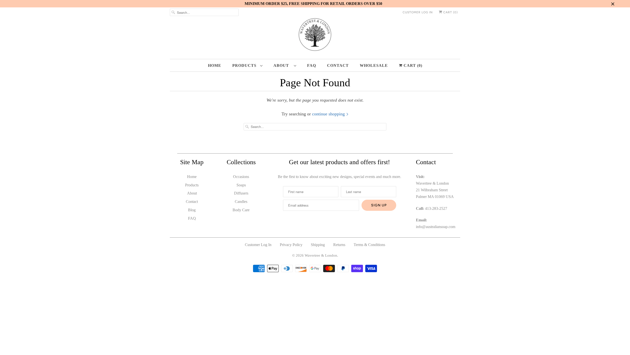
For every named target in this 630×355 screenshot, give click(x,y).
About (282, 65)
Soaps (241, 185)
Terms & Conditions (369, 245)
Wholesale (374, 65)
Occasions (241, 177)
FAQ (311, 65)
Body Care (241, 210)
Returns (339, 245)
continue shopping (329, 113)
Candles (241, 201)
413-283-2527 (436, 208)
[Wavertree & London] (315, 35)
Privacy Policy (291, 245)
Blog (192, 210)
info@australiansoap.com (435, 227)
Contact (338, 65)
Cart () (450, 12)
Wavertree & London (321, 255)
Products (245, 65)
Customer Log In (418, 12)
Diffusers (241, 193)
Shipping (318, 245)
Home (214, 65)
